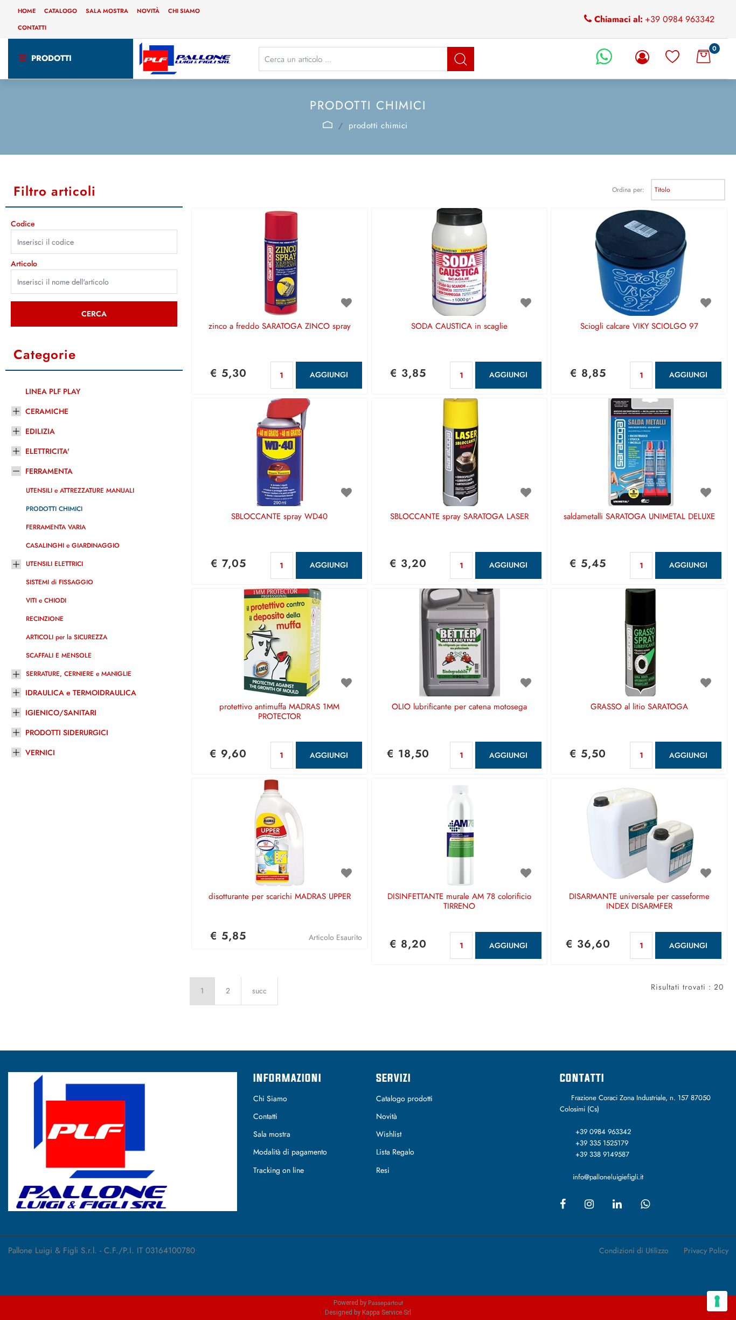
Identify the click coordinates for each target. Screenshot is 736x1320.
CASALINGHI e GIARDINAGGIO (73, 545)
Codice (23, 223)
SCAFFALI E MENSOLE (59, 655)
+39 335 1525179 (601, 1143)
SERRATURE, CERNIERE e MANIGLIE (78, 674)
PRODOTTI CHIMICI (54, 509)
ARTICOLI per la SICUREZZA (66, 637)
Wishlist (388, 1134)
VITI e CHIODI (46, 600)
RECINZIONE (45, 619)
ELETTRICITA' (47, 451)
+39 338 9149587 (602, 1154)
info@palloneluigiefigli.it (608, 1177)
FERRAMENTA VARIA (56, 527)
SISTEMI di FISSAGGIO (59, 582)
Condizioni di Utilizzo (634, 1250)
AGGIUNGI (329, 374)
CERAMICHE (46, 411)
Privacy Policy (706, 1250)
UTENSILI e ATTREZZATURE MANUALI (80, 490)
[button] (460, 59)
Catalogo (60, 10)
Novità (148, 10)
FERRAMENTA (49, 471)
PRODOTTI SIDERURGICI (66, 732)
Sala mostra (107, 10)
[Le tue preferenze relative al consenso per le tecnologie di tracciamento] (717, 1301)
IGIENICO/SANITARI (60, 712)
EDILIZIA (40, 431)
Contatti (32, 27)
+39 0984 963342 (679, 19)
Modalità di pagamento (290, 1151)
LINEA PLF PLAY (52, 391)
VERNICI (40, 752)
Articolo (24, 263)
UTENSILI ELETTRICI (54, 564)
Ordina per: (628, 190)
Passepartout (385, 1303)
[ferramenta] (328, 124)
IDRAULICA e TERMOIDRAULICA (80, 692)
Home (27, 10)
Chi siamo (184, 10)
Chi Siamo (270, 1098)
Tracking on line (278, 1170)
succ (259, 990)
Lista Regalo (395, 1151)
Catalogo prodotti (404, 1098)
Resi (383, 1170)
